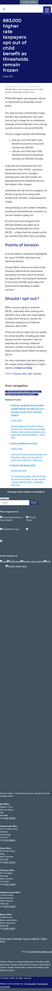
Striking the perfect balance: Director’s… (23, 392)
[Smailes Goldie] (5, 8)
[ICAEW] (3, 561)
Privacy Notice (6, 939)
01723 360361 (9, 840)
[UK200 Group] (14, 561)
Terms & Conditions (31, 939)
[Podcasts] (14, 2)
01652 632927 (9, 929)
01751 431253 (9, 906)
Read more (37, 460)
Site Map (17, 939)
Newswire (37, 373)
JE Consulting (30, 984)
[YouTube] (11, 2)
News (30, 373)
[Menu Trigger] (47, 10)
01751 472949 (9, 884)
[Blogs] (17, 2)
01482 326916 (9, 818)
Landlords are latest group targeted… (21, 394)
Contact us (4, 499)
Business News (20, 373)
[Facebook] (2, 2)
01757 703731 (9, 862)
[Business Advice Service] (32, 561)
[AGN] (47, 561)
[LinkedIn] (5, 2)
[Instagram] (8, 2)
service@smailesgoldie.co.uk (39, 952)
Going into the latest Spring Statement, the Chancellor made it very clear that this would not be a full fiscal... (29, 457)
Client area (29, 2)
